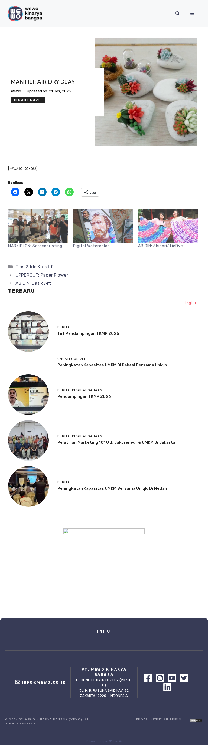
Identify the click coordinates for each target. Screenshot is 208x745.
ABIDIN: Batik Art (33, 283)
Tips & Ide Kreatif (28, 100)
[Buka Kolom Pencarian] (177, 13)
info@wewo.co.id (44, 682)
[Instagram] (161, 678)
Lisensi (176, 719)
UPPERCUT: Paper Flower (41, 275)
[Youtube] (173, 678)
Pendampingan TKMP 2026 (84, 396)
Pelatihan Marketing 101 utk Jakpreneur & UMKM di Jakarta (116, 442)
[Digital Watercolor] (103, 226)
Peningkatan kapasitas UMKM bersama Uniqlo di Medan (112, 488)
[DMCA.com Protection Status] (196, 721)
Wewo (16, 91)
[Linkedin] (167, 687)
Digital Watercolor (91, 246)
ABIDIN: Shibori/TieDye (160, 246)
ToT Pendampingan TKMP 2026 (88, 333)
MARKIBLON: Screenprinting (35, 246)
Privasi (142, 719)
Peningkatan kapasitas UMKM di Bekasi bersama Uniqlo (112, 365)
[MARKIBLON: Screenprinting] (38, 226)
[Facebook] (149, 678)
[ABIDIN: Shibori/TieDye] (168, 226)
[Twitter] (185, 678)
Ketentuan (159, 719)
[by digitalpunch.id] (120, 741)
